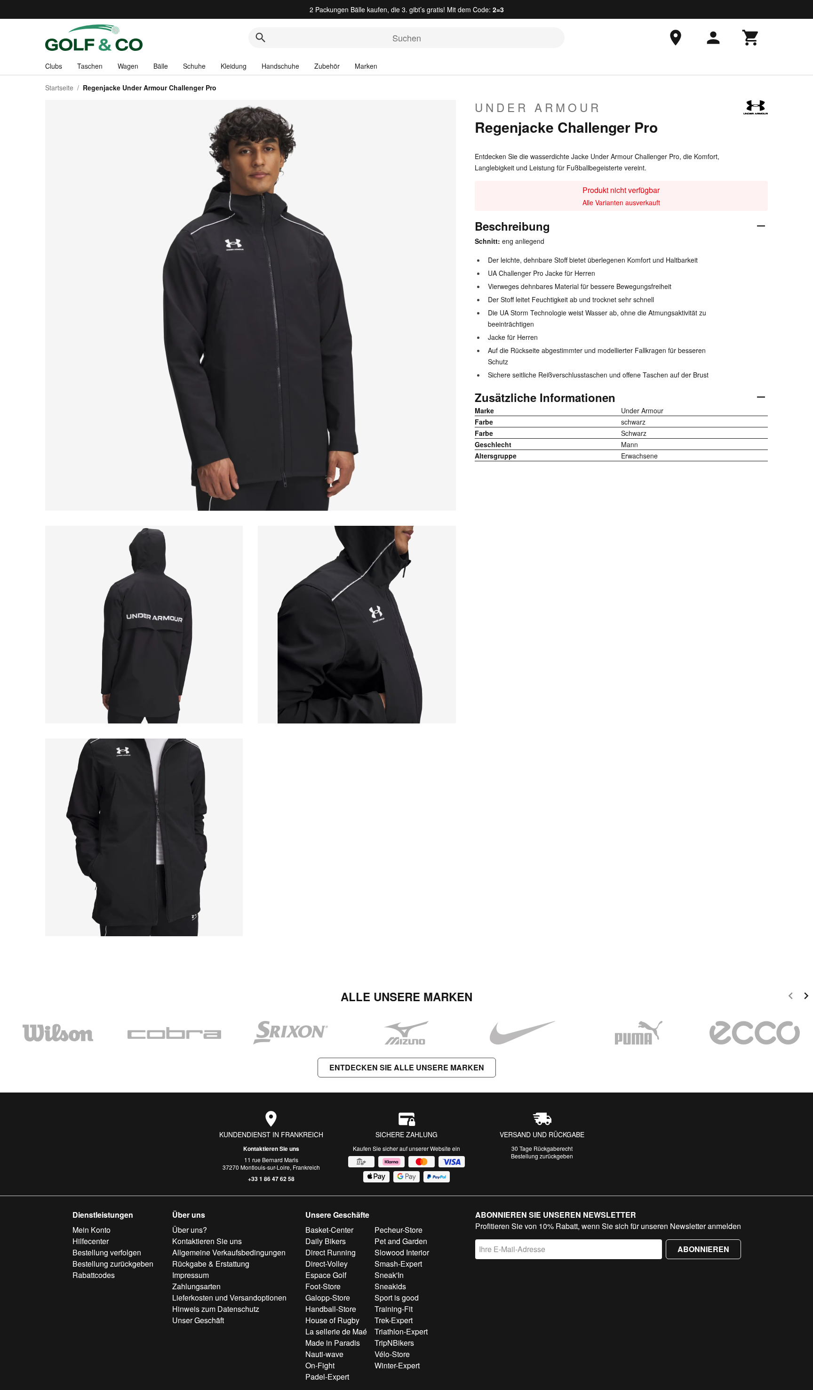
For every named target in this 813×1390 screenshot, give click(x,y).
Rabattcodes (93, 1274)
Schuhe (194, 66)
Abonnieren (703, 1249)
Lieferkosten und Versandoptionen (229, 1297)
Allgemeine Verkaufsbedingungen (229, 1252)
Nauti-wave (324, 1354)
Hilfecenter (90, 1241)
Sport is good (397, 1297)
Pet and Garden (401, 1241)
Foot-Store (323, 1286)
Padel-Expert (327, 1376)
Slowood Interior (402, 1252)
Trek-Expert (394, 1320)
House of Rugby (332, 1320)
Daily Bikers (325, 1241)
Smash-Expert (398, 1263)
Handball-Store (330, 1308)
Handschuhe (280, 66)
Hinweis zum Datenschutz (215, 1308)
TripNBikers (394, 1342)
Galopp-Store (327, 1297)
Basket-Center (329, 1229)
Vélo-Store (392, 1354)
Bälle (160, 66)
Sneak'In (389, 1274)
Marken (366, 66)
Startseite (59, 87)
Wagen (128, 66)
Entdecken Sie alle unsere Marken (406, 1067)
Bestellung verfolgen (106, 1252)
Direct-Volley (326, 1263)
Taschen (90, 66)
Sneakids (390, 1286)
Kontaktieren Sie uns (271, 1148)
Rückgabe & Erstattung (210, 1263)
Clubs (53, 66)
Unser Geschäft (198, 1320)
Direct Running (330, 1252)
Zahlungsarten (196, 1286)
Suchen (406, 38)
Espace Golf (325, 1274)
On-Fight (320, 1365)
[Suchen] (260, 37)
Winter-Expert (397, 1365)
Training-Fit (394, 1308)
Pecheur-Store (398, 1229)
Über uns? (189, 1229)
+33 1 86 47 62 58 (271, 1178)
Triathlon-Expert (401, 1331)
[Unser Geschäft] (675, 37)
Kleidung (234, 66)
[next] (806, 997)
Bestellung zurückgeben (542, 1156)
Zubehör (327, 66)
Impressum (190, 1274)
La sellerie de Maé (336, 1331)
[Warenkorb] (750, 37)
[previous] (790, 997)
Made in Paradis (332, 1342)
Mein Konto (91, 1229)
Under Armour (538, 107)
